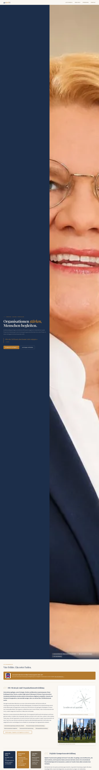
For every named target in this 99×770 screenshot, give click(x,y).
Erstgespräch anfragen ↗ (11, 347)
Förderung (86, 2)
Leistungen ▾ (69, 2)
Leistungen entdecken (27, 347)
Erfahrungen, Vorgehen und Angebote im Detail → (17, 732)
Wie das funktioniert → (59, 676)
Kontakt (93, 2)
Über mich (77, 2)
